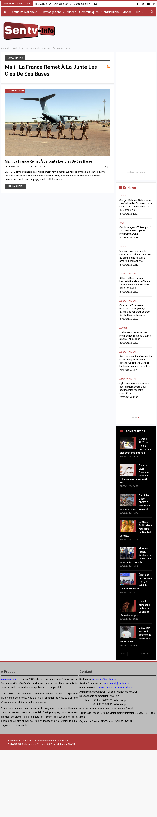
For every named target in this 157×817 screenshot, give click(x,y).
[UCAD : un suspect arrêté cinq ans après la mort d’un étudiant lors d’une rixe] (128, 632)
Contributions (110, 12)
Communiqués (89, 12)
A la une (123, 328)
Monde (127, 12)
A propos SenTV (62, 3)
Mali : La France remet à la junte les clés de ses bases (48, 161)
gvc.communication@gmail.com (115, 687)
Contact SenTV (82, 3)
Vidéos (72, 12)
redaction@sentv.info (104, 679)
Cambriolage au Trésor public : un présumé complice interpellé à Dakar (135, 230)
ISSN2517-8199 (43, 3)
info (127, 683)
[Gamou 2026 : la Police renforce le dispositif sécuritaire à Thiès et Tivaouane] (128, 443)
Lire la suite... (15, 186)
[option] (135, 298)
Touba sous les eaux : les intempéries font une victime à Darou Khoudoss (135, 335)
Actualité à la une (15, 91)
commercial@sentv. (114, 683)
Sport (122, 223)
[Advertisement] (111, 30)
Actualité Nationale (24, 12)
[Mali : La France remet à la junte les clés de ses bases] (57, 122)
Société (122, 196)
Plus (95, 3)
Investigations (52, 12)
